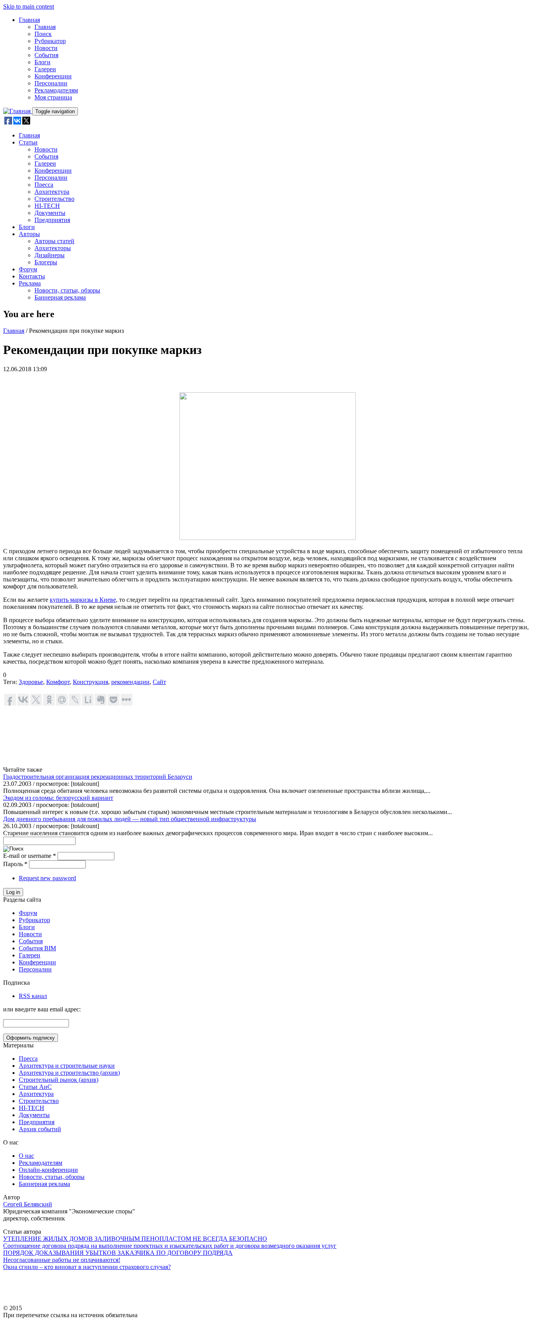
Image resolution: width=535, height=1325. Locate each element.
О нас (26, 1155)
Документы (49, 212)
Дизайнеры (49, 255)
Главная (29, 19)
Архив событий (40, 1129)
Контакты (32, 276)
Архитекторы (52, 248)
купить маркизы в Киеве (83, 599)
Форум (28, 269)
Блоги (42, 62)
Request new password (47, 878)
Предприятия (52, 220)
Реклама (30, 283)
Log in (13, 892)
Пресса (43, 184)
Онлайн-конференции (48, 1169)
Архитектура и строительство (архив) (69, 1072)
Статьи (28, 142)
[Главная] (17, 111)
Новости (46, 48)
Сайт (159, 682)
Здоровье (31, 682)
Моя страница (53, 97)
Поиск (43, 34)
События (46, 55)
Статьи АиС (35, 1086)
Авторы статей (54, 241)
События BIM (37, 948)
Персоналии (50, 83)
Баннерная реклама (60, 297)
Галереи (45, 69)
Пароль (15, 864)
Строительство (54, 198)
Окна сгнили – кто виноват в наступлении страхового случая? (87, 1267)
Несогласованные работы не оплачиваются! (61, 1259)
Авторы (29, 234)
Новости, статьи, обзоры (67, 290)
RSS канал (33, 996)
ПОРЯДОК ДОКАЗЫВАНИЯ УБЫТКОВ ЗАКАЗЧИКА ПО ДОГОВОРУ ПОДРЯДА (118, 1252)
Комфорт (58, 682)
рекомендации (130, 682)
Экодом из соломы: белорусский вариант (58, 797)
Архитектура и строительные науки (67, 1065)
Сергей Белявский (27, 1204)
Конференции (53, 76)
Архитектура (51, 191)
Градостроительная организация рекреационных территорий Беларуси (97, 776)
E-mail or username (29, 855)
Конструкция (90, 682)
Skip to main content (28, 6)
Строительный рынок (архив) (58, 1079)
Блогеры (45, 262)
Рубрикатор (50, 41)
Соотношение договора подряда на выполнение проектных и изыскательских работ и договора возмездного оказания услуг (169, 1245)
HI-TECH (47, 205)
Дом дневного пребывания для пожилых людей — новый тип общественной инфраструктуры (129, 819)
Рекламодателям (56, 90)
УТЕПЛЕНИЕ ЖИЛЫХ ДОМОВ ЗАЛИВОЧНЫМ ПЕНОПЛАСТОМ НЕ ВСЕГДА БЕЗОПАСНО (135, 1238)
